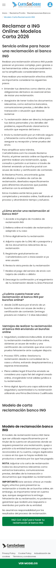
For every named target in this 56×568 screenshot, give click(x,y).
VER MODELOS (28, 563)
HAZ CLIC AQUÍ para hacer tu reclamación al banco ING (28, 521)
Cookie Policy (24, 553)
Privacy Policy (8, 553)
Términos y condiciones (24, 556)
